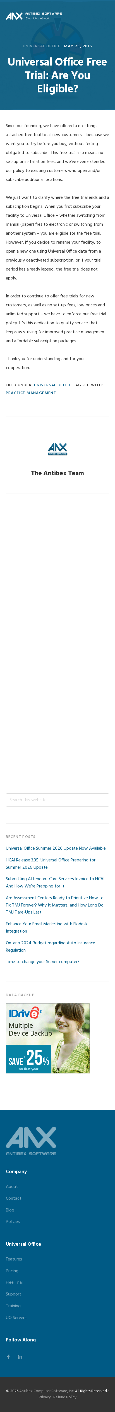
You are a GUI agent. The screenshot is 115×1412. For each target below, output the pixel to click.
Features (14, 1259)
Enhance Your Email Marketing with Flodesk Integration (46, 928)
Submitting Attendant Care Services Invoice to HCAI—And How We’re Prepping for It (57, 882)
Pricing (12, 1271)
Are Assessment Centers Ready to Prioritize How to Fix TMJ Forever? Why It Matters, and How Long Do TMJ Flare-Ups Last (55, 905)
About (12, 1186)
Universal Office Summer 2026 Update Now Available (56, 848)
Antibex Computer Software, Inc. (46, 1391)
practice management (31, 393)
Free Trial (14, 1282)
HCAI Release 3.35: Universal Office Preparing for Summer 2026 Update (50, 864)
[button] (105, 16)
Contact (13, 1198)
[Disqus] (57, 575)
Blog (10, 1210)
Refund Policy (64, 1397)
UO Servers (16, 1318)
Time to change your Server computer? (43, 962)
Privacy (45, 1397)
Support (13, 1294)
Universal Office (41, 46)
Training (13, 1306)
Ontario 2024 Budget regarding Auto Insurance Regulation (50, 947)
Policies (13, 1221)
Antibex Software (34, 16)
